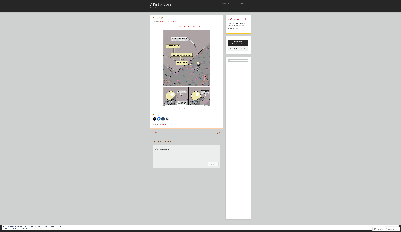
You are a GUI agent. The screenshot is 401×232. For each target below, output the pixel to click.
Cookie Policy (42, 228)
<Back (180, 26)
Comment (213, 164)
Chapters (186, 26)
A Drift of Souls (160, 4)
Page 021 (219, 133)
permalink (163, 124)
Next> (193, 26)
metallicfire (172, 21)
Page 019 (154, 133)
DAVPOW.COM (226, 4)
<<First (175, 26)
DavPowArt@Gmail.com (242, 4)
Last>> (199, 26)
